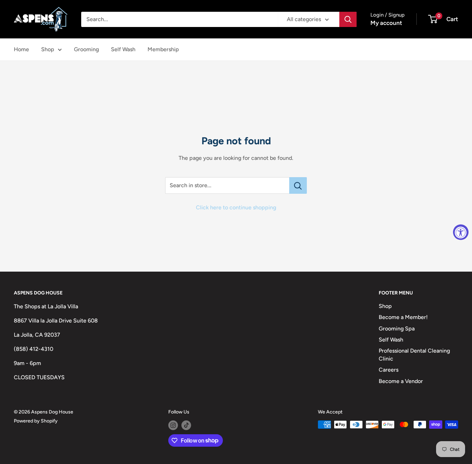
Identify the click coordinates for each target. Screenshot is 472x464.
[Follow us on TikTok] (186, 425)
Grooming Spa (397, 328)
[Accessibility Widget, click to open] (461, 232)
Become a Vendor (401, 381)
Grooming (86, 49)
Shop (47, 49)
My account (386, 22)
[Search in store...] (298, 185)
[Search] (348, 19)
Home (21, 49)
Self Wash (123, 49)
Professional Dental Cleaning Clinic (414, 354)
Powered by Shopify (36, 421)
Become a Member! (403, 317)
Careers (388, 369)
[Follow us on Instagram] (173, 425)
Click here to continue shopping (236, 207)
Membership (163, 49)
